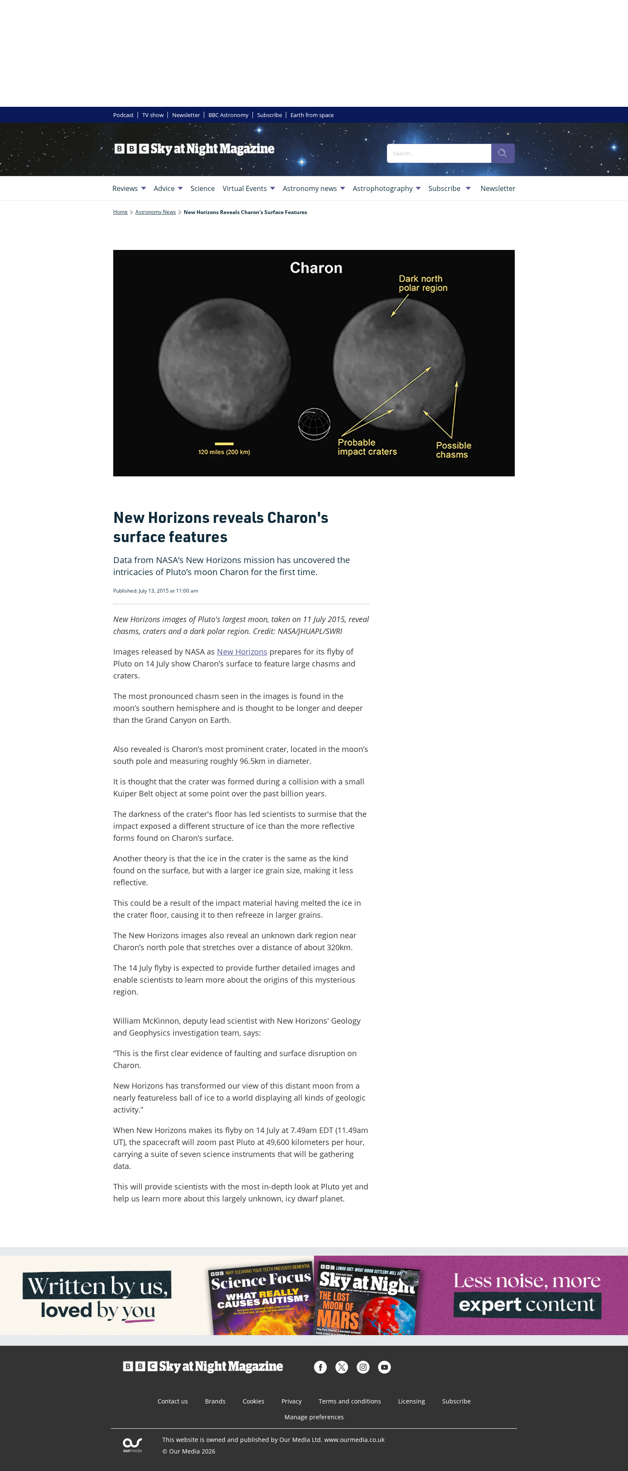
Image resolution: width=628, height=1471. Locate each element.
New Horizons (242, 651)
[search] (502, 153)
